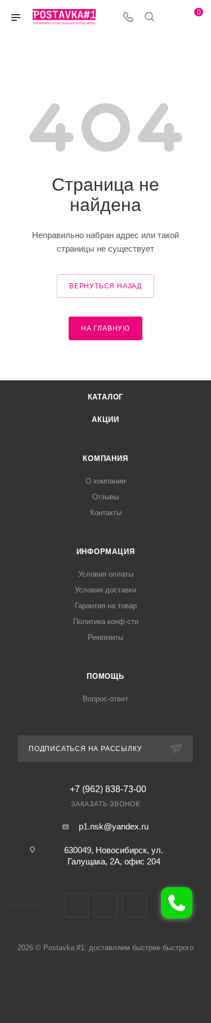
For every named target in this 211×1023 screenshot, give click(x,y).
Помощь (105, 676)
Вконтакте (77, 905)
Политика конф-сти (105, 621)
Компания (105, 458)
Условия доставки (105, 590)
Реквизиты (105, 637)
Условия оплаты (105, 574)
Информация (106, 551)
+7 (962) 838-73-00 (108, 789)
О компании (105, 481)
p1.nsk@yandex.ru (114, 826)
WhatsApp (134, 905)
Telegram (105, 905)
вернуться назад (105, 286)
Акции (105, 419)
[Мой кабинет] (170, 18)
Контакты (106, 512)
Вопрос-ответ (105, 699)
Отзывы (105, 497)
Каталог (106, 397)
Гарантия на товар (106, 605)
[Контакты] (176, 903)
